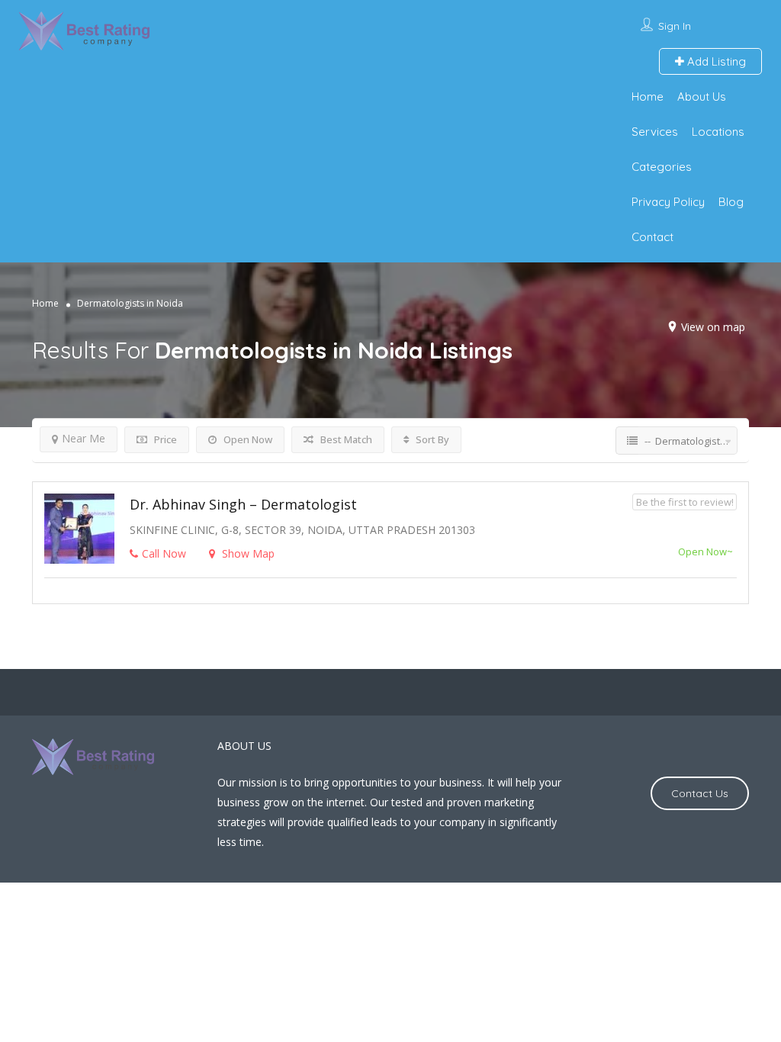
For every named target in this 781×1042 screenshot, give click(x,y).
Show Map (247, 553)
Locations (718, 131)
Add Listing (715, 61)
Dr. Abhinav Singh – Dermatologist (243, 504)
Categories (662, 166)
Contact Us (699, 793)
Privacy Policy (668, 202)
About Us (701, 96)
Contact (652, 237)
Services (655, 131)
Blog (731, 202)
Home (648, 96)
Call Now (164, 553)
